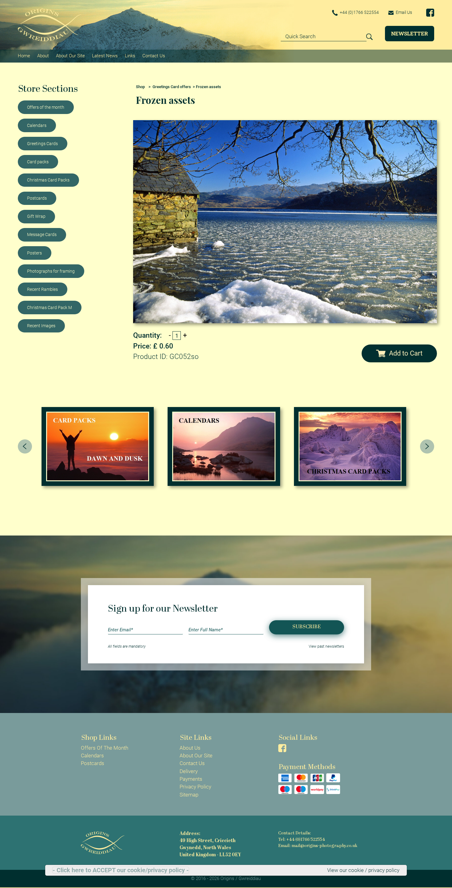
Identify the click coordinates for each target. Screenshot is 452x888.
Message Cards (42, 234)
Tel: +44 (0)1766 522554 (301, 839)
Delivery (189, 771)
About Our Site (70, 56)
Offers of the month (45, 107)
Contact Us (153, 56)
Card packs (38, 161)
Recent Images (41, 325)
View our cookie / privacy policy (363, 870)
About (43, 56)
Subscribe (306, 627)
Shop (140, 86)
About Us (190, 748)
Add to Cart (405, 353)
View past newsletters (326, 646)
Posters (34, 253)
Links (130, 56)
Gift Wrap (36, 216)
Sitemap (189, 795)
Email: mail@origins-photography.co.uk (317, 846)
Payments (191, 779)
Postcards (37, 198)
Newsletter (409, 33)
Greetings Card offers (172, 86)
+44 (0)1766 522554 (359, 12)
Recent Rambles (42, 289)
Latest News (105, 56)
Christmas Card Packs (48, 179)
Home (24, 56)
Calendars (36, 125)
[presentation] (25, 446)
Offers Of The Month (104, 748)
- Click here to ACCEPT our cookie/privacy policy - (121, 870)
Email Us (403, 12)
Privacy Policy (195, 787)
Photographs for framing (51, 271)
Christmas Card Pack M (49, 307)
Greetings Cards (42, 143)
